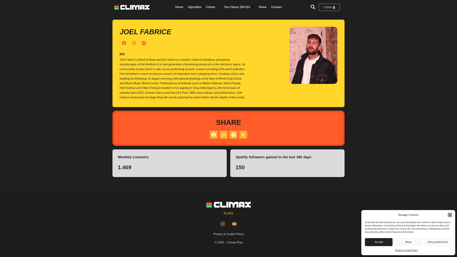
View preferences (438, 241)
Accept (379, 241)
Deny (408, 241)
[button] (450, 215)
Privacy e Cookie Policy (406, 250)
